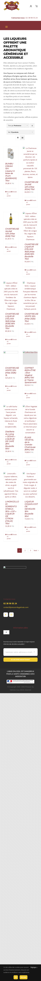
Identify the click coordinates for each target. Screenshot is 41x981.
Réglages (34, 967)
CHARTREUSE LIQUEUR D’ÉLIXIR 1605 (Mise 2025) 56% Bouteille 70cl (31, 251)
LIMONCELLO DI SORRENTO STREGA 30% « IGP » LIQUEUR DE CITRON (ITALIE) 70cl (12, 512)
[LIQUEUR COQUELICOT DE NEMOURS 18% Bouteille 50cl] (30, 485)
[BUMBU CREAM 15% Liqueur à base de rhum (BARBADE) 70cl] (11, 153)
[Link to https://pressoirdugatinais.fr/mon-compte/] (31, 6)
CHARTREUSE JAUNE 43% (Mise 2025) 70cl (12, 232)
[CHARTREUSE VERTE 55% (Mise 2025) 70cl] (30, 296)
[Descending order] (32, 125)
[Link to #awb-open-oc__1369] (36, 6)
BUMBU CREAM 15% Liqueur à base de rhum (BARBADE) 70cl (11, 172)
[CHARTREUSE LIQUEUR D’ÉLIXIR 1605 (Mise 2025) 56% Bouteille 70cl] (30, 226)
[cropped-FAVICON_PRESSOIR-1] (14, 567)
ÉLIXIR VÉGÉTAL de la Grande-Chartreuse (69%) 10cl (30, 443)
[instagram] (11, 614)
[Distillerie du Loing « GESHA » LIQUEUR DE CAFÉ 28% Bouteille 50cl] (11, 416)
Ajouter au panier (9, 194)
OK (16, 977)
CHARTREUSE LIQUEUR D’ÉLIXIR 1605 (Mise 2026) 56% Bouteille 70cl (12, 321)
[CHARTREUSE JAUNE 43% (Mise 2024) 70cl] (30, 163)
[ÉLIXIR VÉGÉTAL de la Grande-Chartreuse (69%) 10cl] (30, 419)
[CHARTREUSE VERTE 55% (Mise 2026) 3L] (11, 358)
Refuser (23, 977)
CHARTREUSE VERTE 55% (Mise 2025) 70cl (31, 317)
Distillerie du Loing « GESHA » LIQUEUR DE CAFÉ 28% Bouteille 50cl (10, 440)
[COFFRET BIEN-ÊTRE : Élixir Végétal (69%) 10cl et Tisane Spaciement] (30, 358)
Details (14, 192)
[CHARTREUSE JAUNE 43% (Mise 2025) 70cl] (11, 218)
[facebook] (5, 614)
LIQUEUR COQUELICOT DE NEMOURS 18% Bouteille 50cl (31, 508)
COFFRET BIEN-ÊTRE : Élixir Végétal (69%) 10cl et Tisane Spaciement (31, 375)
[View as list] (22, 137)
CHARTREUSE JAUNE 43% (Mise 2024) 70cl (31, 186)
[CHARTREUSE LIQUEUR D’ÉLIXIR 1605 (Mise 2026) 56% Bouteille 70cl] (11, 296)
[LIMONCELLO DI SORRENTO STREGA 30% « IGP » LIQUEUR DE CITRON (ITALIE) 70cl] (11, 485)
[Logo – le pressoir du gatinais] (11, 2)
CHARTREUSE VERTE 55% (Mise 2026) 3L (12, 371)
